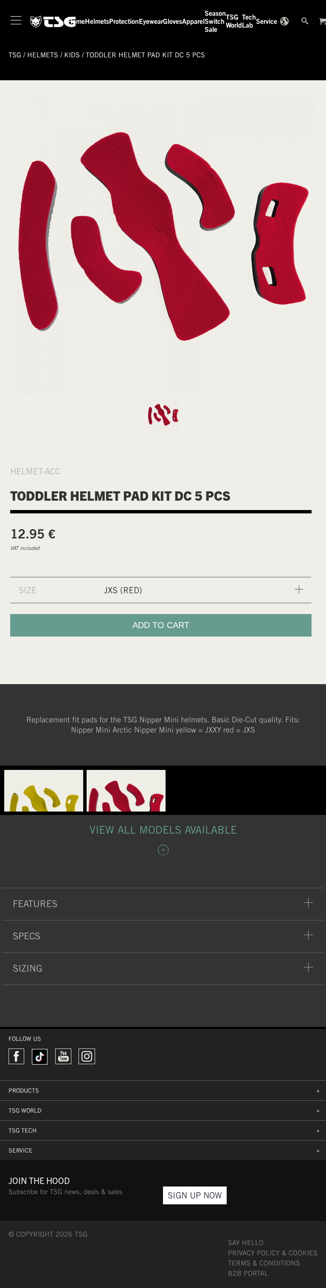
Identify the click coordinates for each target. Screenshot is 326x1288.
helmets (42, 55)
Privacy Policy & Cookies (273, 1253)
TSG (14, 55)
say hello (246, 1243)
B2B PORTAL (248, 1273)
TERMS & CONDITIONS (264, 1263)
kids (72, 55)
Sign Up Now (195, 1195)
